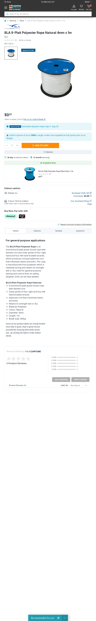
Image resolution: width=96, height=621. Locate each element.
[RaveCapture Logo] (33, 351)
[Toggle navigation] (6, 7)
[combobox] (48, 14)
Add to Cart (41, 145)
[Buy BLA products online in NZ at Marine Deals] (12, 26)
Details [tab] (16, 231)
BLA (6, 36)
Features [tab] (37, 231)
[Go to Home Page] (5, 20)
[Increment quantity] (17, 145)
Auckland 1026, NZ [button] (81, 193)
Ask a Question (61, 380)
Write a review (25, 40)
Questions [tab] (80, 231)
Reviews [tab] (58, 231)
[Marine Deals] (18, 8)
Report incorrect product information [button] (76, 224)
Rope (22, 20)
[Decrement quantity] (7, 145)
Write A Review (80, 380)
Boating (13, 20)
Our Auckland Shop (80, 201)
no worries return (17, 157)
